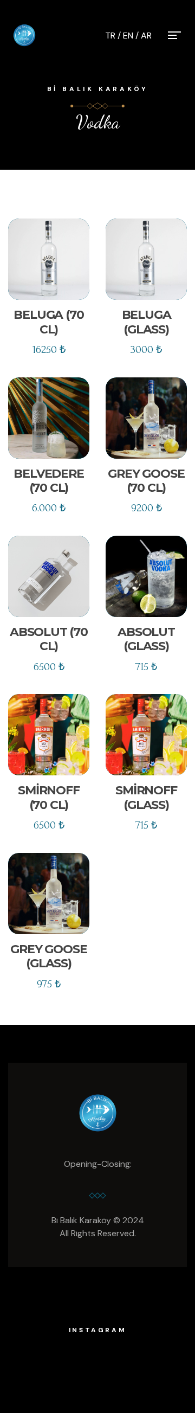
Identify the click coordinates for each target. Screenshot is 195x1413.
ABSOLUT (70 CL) (49, 639)
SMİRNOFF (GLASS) (146, 797)
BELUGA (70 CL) (48, 321)
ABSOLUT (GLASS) (146, 639)
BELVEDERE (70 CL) (48, 480)
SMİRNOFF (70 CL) (48, 797)
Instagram (97, 1330)
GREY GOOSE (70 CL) (146, 480)
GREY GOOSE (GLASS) (48, 956)
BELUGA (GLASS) (146, 321)
